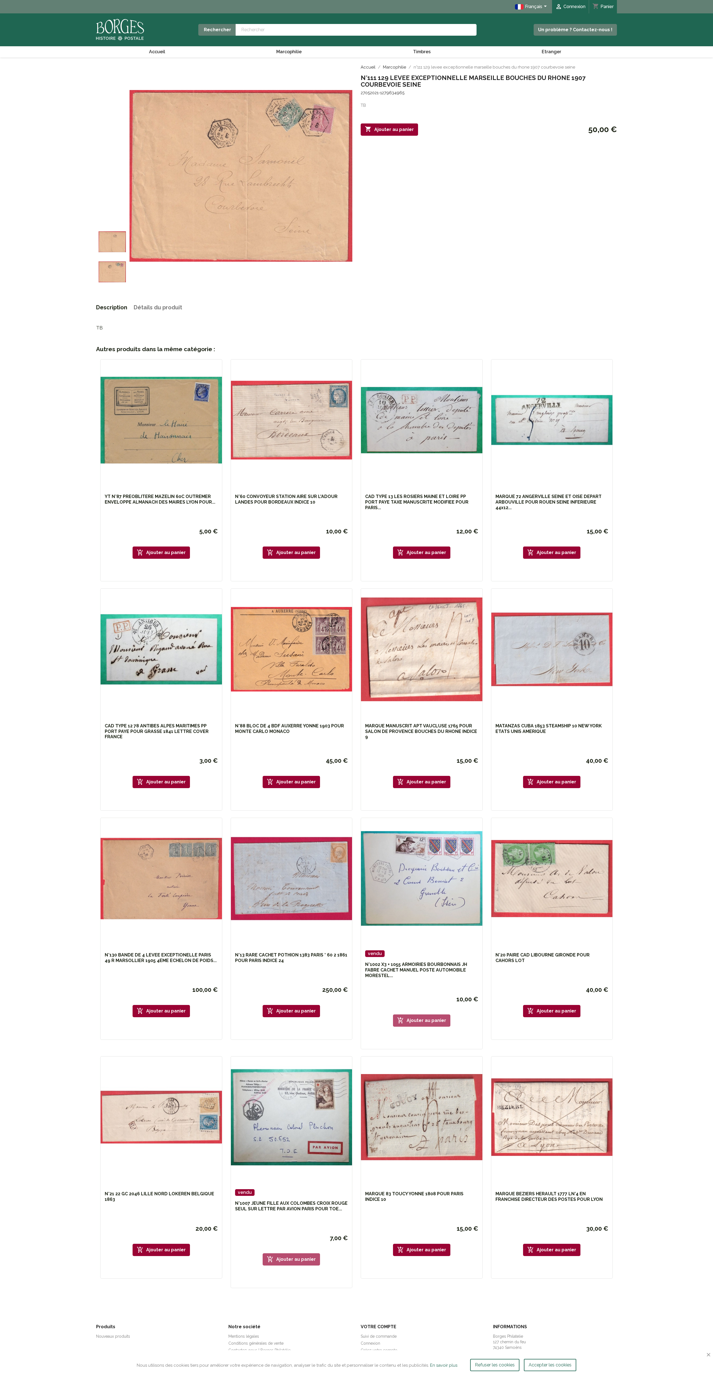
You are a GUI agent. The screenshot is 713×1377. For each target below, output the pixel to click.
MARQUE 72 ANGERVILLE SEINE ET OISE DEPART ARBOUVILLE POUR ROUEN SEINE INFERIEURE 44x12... (548, 502)
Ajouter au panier (389, 129)
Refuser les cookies (495, 1365)
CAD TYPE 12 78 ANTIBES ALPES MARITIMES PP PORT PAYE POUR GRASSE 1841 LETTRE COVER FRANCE (157, 731)
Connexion (370, 1343)
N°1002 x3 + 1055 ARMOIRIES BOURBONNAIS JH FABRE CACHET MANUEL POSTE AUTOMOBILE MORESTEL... (416, 970)
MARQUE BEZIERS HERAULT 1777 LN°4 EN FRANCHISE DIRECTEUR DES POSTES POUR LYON (549, 1196)
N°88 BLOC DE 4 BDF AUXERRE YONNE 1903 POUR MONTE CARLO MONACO (289, 728)
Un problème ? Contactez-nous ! (575, 29)
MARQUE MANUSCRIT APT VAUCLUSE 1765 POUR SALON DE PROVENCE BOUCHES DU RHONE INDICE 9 (421, 731)
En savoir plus (443, 1365)
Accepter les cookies (550, 1365)
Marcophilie (289, 51)
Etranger (551, 51)
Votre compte (378, 1326)
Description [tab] (111, 307)
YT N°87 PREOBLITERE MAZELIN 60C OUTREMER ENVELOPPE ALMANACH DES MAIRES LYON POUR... (160, 499)
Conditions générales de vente (256, 1343)
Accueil (157, 51)
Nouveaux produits (113, 1336)
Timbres (422, 51)
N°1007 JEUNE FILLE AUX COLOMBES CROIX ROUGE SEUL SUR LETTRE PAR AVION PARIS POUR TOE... (291, 1206)
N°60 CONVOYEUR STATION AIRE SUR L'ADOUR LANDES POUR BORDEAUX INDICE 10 (286, 499)
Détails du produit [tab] (158, 307)
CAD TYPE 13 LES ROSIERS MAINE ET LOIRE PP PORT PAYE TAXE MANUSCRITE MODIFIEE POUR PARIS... (416, 502)
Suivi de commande (379, 1336)
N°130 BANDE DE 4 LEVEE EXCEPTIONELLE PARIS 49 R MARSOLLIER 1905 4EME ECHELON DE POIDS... (161, 957)
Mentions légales (243, 1336)
